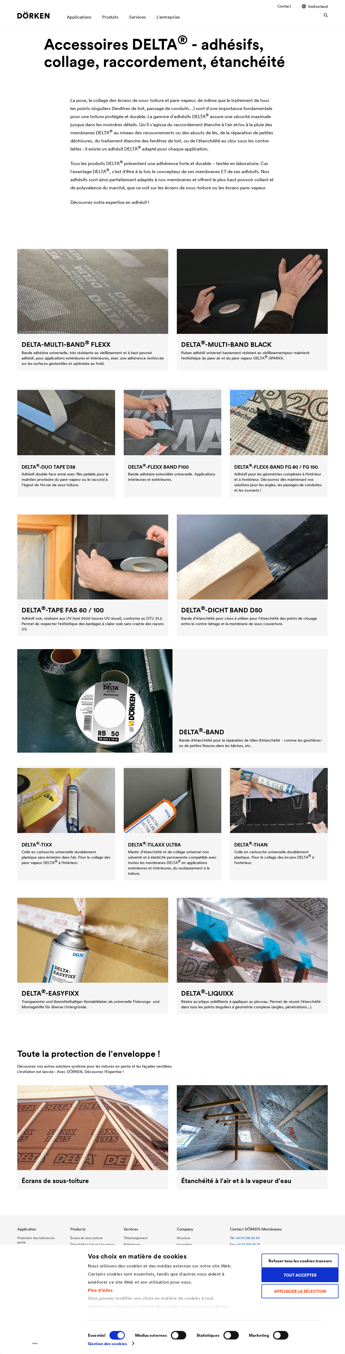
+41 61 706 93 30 (248, 1238)
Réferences (132, 1244)
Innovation (184, 1244)
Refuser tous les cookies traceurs (300, 1260)
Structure (183, 1238)
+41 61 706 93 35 (248, 1244)
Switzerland (318, 6)
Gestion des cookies (107, 1343)
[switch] (178, 1335)
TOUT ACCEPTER (300, 1274)
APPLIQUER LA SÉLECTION (300, 1291)
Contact (284, 6)
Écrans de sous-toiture (86, 1238)
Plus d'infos (100, 1290)
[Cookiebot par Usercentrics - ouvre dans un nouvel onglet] (34, 1343)
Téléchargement (135, 1238)
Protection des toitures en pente (36, 1240)
